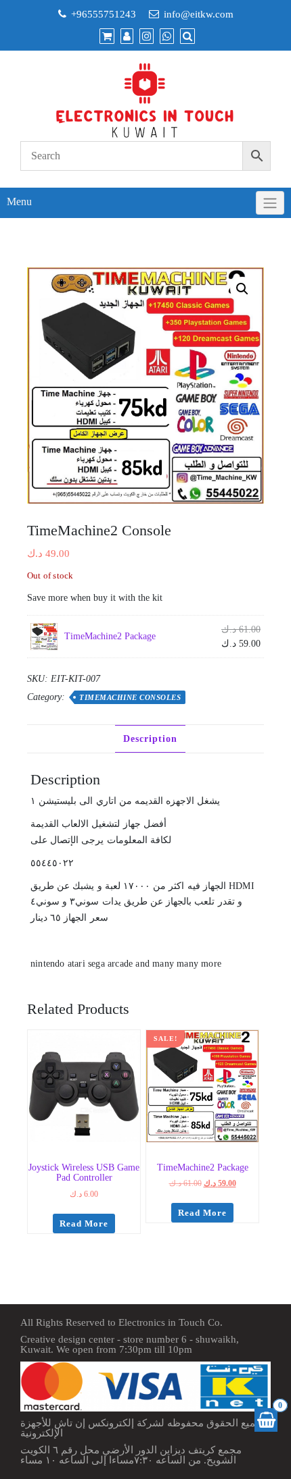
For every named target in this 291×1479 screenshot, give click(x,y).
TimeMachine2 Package (110, 636)
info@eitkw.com (198, 14)
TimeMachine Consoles (130, 697)
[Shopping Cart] (265, 1420)
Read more (84, 1223)
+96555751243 (103, 14)
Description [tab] (150, 739)
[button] (242, 289)
